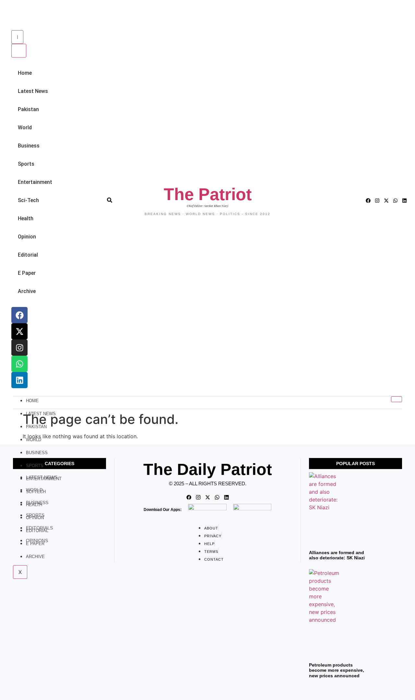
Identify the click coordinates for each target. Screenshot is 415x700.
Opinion (27, 237)
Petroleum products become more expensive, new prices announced (336, 670)
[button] (13, 15)
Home (25, 73)
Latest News (33, 91)
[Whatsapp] (19, 364)
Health (25, 218)
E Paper (27, 273)
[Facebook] (19, 315)
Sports (26, 164)
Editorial (28, 255)
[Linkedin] (19, 380)
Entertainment (35, 182)
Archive (27, 291)
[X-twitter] (19, 331)
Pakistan (28, 109)
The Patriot (208, 194)
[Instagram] (19, 347)
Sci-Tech (28, 200)
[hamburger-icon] (396, 399)
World (25, 127)
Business (29, 146)
